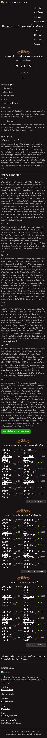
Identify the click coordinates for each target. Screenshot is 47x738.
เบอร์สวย (37, 17)
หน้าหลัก (37, 8)
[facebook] (43, 2)
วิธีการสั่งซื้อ (39, 35)
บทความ (37, 30)
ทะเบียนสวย (38, 26)
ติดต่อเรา (37, 44)
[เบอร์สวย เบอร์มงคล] (18, 26)
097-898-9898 (7, 689)
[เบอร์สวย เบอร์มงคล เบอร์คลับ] (14, 2)
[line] (45, 2)
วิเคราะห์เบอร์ (39, 21)
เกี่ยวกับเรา (38, 39)
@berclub (5, 708)
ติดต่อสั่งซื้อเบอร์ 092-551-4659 (16, 431)
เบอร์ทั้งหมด (38, 12)
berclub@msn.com (9, 716)
